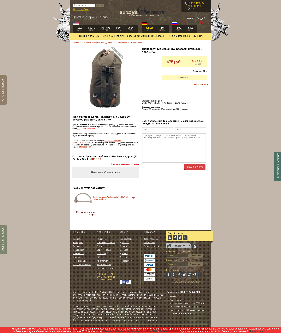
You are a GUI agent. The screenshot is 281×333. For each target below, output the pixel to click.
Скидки (123, 257)
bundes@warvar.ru (105, 279)
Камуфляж (78, 242)
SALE (190, 28)
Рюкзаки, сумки (136, 43)
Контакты (101, 253)
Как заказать (126, 239)
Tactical (105, 28)
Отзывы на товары (82, 264)
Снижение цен (79, 261)
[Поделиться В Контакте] (104, 213)
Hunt (119, 28)
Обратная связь (104, 250)
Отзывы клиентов (105, 268)
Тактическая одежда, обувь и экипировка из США (130, 331)
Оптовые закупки (105, 246)
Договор (124, 253)
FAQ (98, 257)
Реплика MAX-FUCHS (179, 36)
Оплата (123, 246)
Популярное (78, 253)
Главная (75, 43)
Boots (91, 28)
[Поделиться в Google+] (125, 213)
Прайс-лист (78, 250)
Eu (162, 28)
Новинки (77, 257)
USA (79, 28)
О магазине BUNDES (106, 242)
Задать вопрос (195, 166)
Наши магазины (104, 239)
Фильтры (198, 36)
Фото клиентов (104, 264)
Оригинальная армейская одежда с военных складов (133, 36)
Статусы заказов (151, 246)
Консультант (102, 261)
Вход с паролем (196, 2)
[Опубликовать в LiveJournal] (136, 213)
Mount (131, 28)
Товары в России (169, 331)
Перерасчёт (126, 261)
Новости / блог (81, 9)
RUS (179, 28)
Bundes (149, 28)
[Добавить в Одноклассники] (110, 213)
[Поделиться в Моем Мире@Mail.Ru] (131, 213)
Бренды (76, 246)
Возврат (124, 250)
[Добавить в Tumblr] (117, 219)
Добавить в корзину (86, 129)
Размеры (77, 239)
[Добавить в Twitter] (120, 213)
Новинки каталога (89, 36)
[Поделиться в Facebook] (115, 213)
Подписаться (256, 331)
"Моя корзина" (85, 147)
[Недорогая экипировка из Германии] (142, 15)
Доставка (124, 242)
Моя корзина (194, 5)
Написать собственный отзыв (125, 164)
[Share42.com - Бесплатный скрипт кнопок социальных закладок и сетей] (123, 219)
